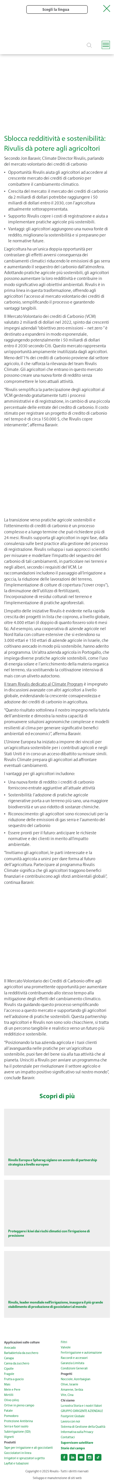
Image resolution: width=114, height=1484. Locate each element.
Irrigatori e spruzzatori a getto (24, 1458)
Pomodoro (11, 1416)
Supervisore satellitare (77, 1443)
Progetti (66, 1374)
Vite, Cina (67, 1395)
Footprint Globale (73, 1416)
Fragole (9, 1374)
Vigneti (9, 1437)
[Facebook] (64, 1457)
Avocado (10, 1348)
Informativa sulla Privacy (77, 1432)
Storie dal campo (73, 1448)
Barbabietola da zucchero (21, 1353)
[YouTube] (81, 1457)
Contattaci (68, 1437)
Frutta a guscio (14, 1379)
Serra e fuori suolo (16, 1426)
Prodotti (10, 1442)
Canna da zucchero (16, 1363)
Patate (8, 1411)
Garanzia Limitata (72, 1363)
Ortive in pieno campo (19, 1405)
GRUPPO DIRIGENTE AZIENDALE (82, 1411)
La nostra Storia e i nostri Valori (81, 1406)
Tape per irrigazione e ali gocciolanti (28, 1448)
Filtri (64, 1342)
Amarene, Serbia (72, 1390)
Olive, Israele (69, 1384)
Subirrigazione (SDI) (17, 1432)
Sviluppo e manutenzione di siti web (57, 1478)
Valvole (66, 1347)
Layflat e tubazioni (16, 1463)
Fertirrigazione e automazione (81, 1353)
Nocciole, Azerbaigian (75, 1379)
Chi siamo (68, 1400)
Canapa (9, 1358)
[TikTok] (98, 1457)
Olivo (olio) (11, 1400)
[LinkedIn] (72, 1457)
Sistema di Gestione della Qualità (83, 1427)
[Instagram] (89, 1457)
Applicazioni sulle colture (22, 1342)
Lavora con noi (70, 1421)
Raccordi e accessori (74, 1358)
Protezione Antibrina (18, 1421)
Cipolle (9, 1369)
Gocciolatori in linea (17, 1453)
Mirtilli (8, 1395)
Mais (7, 1384)
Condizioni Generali (74, 1368)
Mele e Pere (12, 1390)
